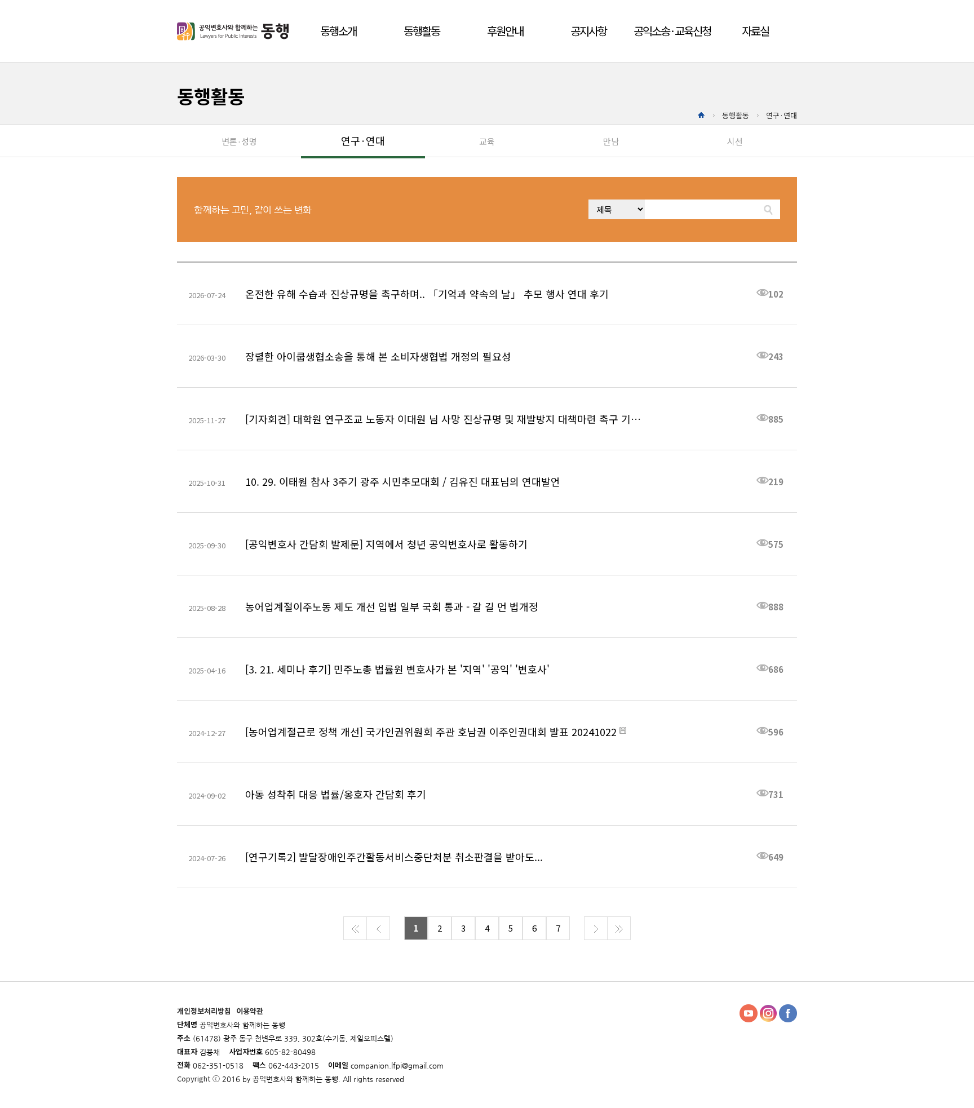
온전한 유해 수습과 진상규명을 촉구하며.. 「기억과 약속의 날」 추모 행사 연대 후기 (427, 293)
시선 (735, 141)
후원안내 (505, 31)
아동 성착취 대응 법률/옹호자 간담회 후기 (335, 794)
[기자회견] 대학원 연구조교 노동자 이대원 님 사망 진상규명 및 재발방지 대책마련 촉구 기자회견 (445, 418)
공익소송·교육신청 (672, 31)
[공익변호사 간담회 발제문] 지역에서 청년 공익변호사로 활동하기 (386, 544)
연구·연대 (363, 140)
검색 (769, 209)
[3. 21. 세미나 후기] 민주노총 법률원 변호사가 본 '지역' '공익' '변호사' (397, 669)
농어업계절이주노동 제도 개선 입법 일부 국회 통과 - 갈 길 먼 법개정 (391, 606)
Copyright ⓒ (199, 1078)
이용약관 (249, 1010)
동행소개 (338, 31)
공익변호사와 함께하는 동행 (235, 31)
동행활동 (422, 31)
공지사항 (588, 31)
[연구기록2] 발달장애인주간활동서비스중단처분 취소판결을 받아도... (394, 856)
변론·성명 (239, 141)
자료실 (755, 31)
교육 (487, 141)
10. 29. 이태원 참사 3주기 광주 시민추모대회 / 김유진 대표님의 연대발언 (402, 481)
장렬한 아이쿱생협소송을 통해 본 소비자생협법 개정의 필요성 (378, 356)
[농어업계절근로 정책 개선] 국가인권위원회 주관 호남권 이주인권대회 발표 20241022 (431, 731)
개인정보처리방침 (205, 1010)
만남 (611, 141)
